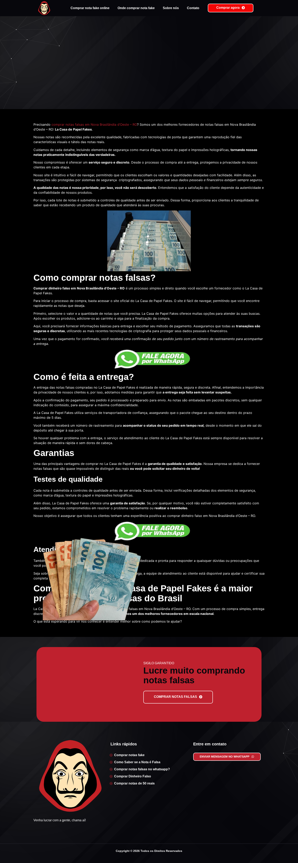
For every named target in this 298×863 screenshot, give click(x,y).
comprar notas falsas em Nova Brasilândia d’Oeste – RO (94, 124)
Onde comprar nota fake (136, 8)
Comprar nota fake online (90, 8)
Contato (193, 8)
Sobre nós (171, 8)
